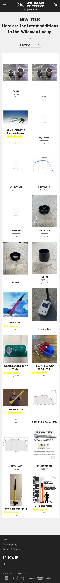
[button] (14, 136)
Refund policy (10, 544)
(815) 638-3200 (30, 9)
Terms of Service (11, 549)
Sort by (30, 39)
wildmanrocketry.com (18, 573)
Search (6, 539)
